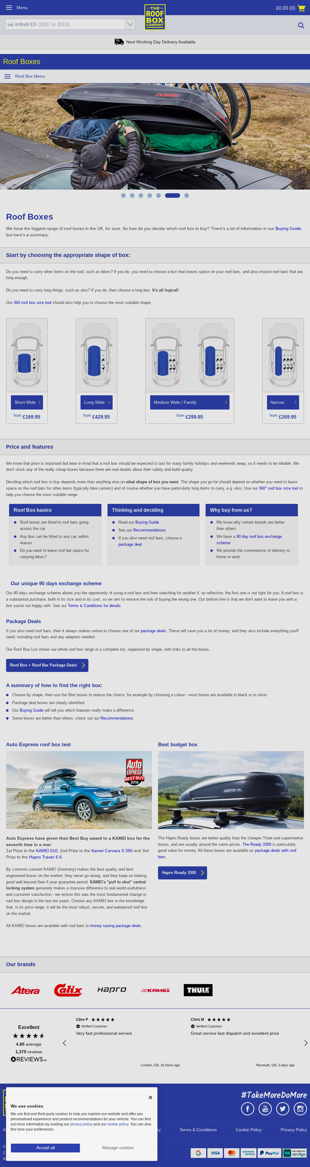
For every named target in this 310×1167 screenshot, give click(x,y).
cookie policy (117, 1124)
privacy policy (81, 1124)
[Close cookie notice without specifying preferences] (150, 1097)
